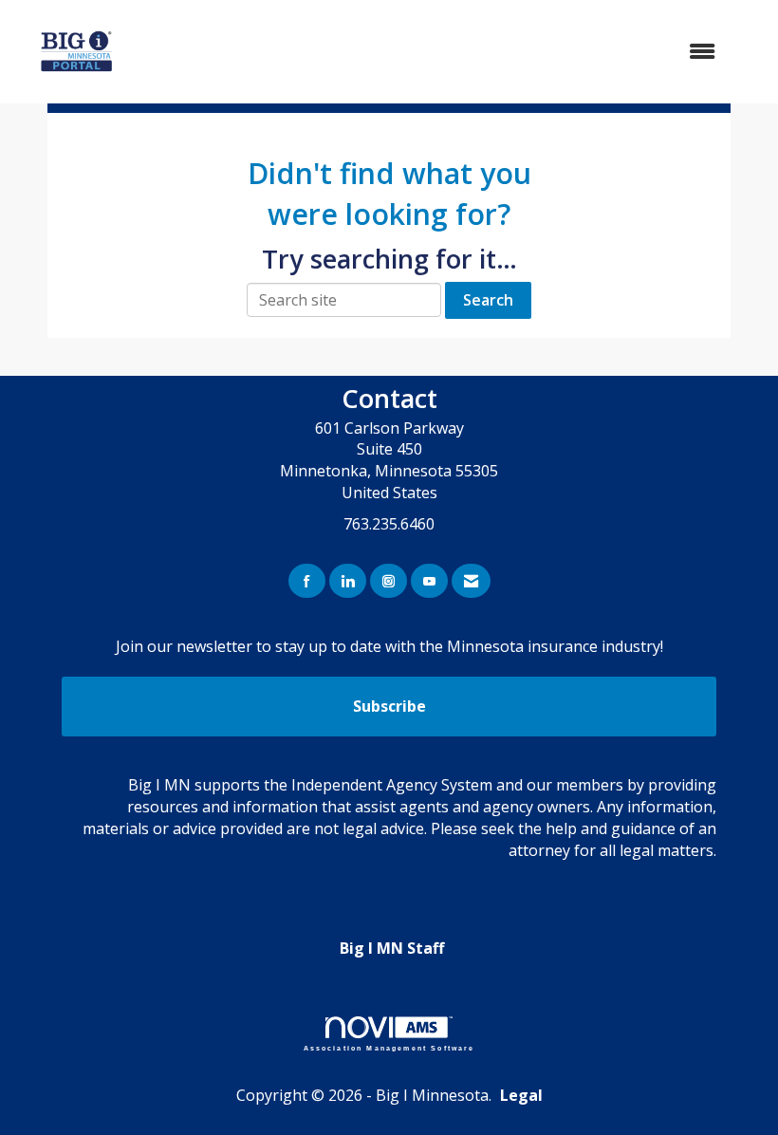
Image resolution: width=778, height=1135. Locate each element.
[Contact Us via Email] (471, 581)
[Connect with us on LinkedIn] (347, 581)
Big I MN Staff (392, 948)
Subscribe (389, 706)
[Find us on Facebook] (306, 581)
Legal (521, 1095)
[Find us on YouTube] (429, 581)
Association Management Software (389, 1047)
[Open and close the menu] (449, 51)
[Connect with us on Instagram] (388, 581)
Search (488, 299)
